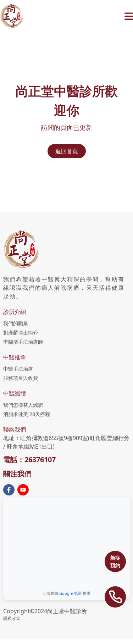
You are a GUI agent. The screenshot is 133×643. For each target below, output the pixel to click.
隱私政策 (11, 618)
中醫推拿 (14, 357)
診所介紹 (14, 312)
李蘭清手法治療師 (23, 341)
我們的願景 (15, 323)
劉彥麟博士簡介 (20, 332)
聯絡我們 (14, 429)
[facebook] (9, 489)
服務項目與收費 (20, 378)
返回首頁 (66, 151)
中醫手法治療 (18, 368)
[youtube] (23, 489)
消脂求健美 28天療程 (26, 414)
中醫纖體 (14, 393)
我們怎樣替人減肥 (23, 404)
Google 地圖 (70, 593)
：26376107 (36, 459)
